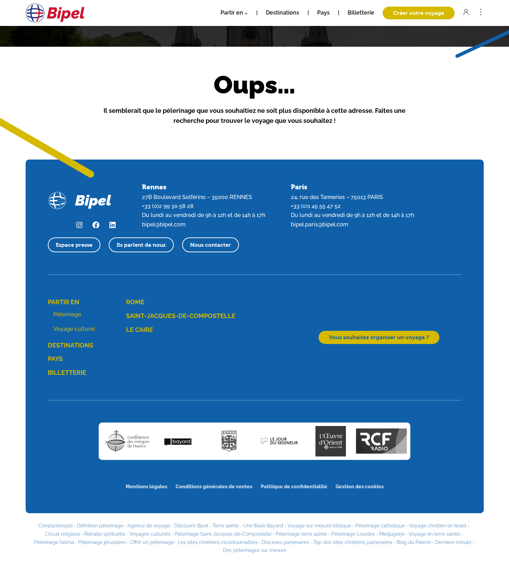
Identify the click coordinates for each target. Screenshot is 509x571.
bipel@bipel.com (164, 224)
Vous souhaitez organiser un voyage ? (379, 337)
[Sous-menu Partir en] (246, 13)
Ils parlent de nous (141, 245)
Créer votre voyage (418, 13)
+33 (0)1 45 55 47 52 (316, 206)
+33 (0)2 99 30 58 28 (168, 206)
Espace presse (74, 245)
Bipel (93, 200)
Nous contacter (210, 245)
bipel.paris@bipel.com (319, 224)
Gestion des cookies (360, 486)
